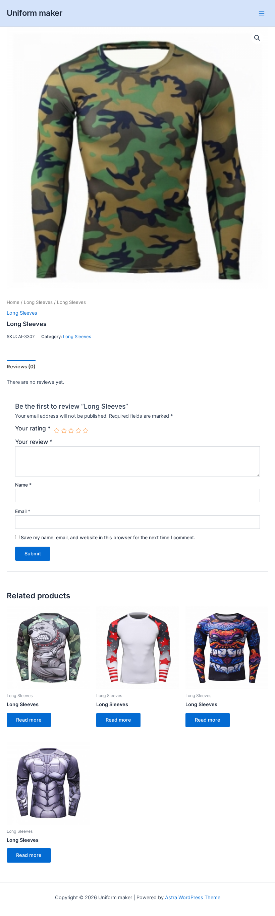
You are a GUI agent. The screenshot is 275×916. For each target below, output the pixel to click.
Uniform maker (34, 13)
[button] (257, 38)
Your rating (33, 428)
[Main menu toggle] (261, 13)
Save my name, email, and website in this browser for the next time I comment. (108, 537)
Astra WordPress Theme (192, 898)
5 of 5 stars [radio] (85, 431)
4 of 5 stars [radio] (78, 431)
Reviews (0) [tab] (21, 367)
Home (13, 302)
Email (22, 511)
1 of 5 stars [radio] (57, 431)
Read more (29, 720)
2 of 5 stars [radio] (64, 431)
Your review (34, 441)
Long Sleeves (38, 302)
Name (23, 485)
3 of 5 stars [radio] (71, 431)
